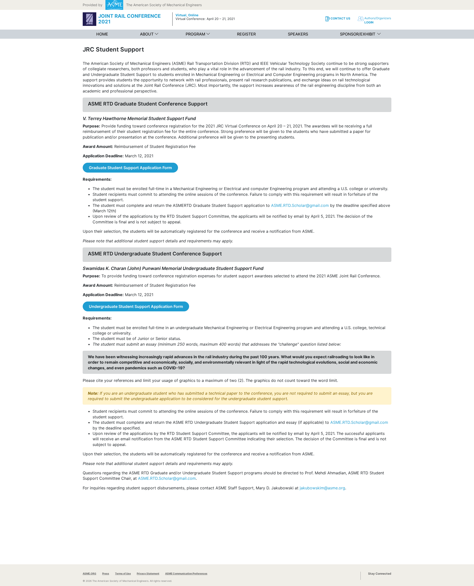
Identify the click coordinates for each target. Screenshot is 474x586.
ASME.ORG (89, 573)
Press (105, 573)
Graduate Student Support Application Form (130, 167)
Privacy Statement (148, 573)
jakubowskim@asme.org (322, 487)
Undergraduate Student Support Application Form (136, 306)
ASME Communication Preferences (186, 573)
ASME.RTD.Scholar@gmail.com (300, 205)
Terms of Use (123, 573)
